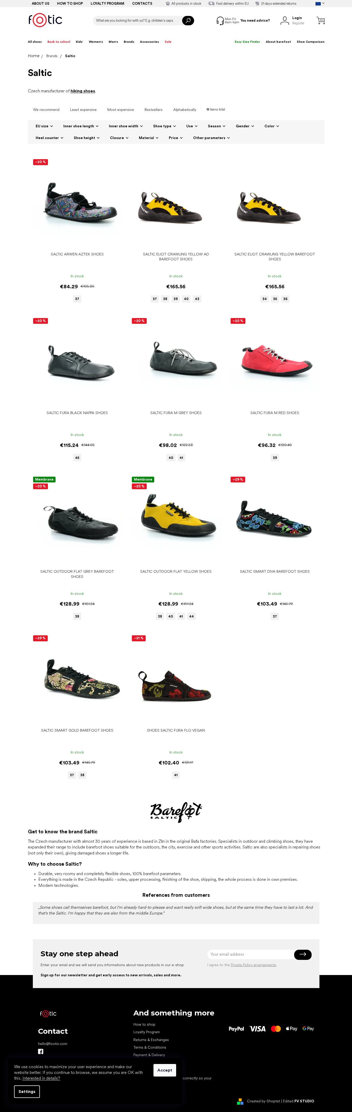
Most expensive (120, 109)
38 (165, 299)
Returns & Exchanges (151, 1040)
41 (181, 458)
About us (40, 3)
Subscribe (303, 954)
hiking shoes (83, 90)
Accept (164, 1070)
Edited (298, 1101)
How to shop (70, 3)
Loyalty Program (146, 1032)
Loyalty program (107, 3)
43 (197, 299)
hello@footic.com (52, 1044)
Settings (26, 1091)
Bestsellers (154, 109)
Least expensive (83, 109)
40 (186, 299)
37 (77, 299)
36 (285, 299)
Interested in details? (41, 1078)
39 (176, 299)
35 (275, 299)
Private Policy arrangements (253, 965)
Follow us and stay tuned (40, 1051)
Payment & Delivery (149, 1055)
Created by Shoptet (263, 1101)
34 (264, 299)
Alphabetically (184, 109)
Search (188, 20)
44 (191, 616)
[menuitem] (35, 42)
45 (77, 458)
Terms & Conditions (149, 1047)
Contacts (142, 3)
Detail (74, 241)
